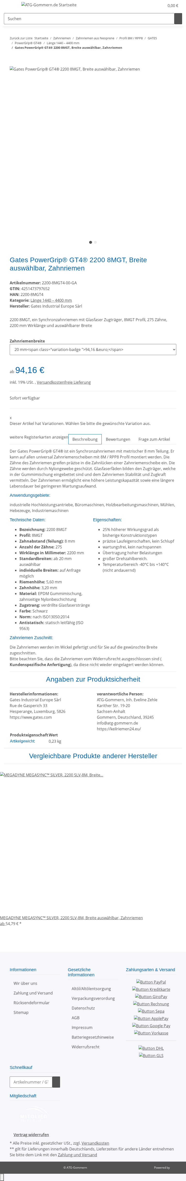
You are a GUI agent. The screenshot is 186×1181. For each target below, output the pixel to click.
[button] (151, 5)
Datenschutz (83, 1008)
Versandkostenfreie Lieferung (64, 382)
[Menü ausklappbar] (10, 5)
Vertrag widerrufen (31, 1134)
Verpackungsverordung (93, 998)
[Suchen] (178, 18)
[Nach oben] (2, 1177)
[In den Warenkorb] (13, 63)
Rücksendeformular (32, 1002)
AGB (75, 1017)
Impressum (82, 1027)
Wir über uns (25, 983)
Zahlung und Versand (33, 993)
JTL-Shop (176, 1167)
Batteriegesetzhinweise (93, 1037)
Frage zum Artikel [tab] (154, 439)
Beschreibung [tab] (85, 439)
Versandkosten (95, 1143)
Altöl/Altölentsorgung (91, 988)
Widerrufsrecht (86, 1047)
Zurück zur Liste (21, 38)
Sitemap (21, 1012)
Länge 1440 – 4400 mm (51, 300)
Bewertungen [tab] (118, 439)
